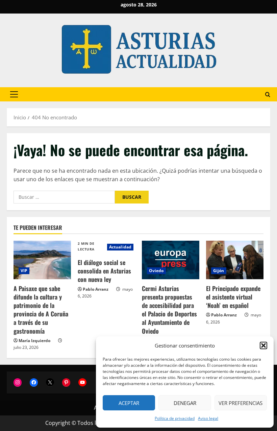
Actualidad (120, 247)
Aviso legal (208, 418)
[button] (263, 345)
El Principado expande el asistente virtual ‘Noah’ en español (233, 297)
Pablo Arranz (95, 289)
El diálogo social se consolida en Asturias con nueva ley (104, 271)
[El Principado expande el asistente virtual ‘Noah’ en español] (234, 260)
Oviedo (156, 270)
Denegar (185, 403)
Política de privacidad (175, 418)
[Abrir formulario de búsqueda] (267, 94)
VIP (24, 270)
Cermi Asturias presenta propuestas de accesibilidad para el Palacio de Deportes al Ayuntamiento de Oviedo (169, 309)
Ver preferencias (240, 403)
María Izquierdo (34, 340)
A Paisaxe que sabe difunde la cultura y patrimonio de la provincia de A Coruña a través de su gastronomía (41, 309)
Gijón (218, 270)
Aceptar (129, 403)
